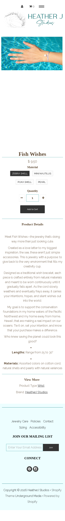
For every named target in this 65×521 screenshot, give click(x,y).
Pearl (42, 182)
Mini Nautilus (42, 173)
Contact (48, 421)
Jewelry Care (19, 421)
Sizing (23, 427)
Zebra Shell (20, 173)
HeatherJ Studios (36, 392)
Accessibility (37, 427)
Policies (36, 421)
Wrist (41, 385)
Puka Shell (25, 182)
